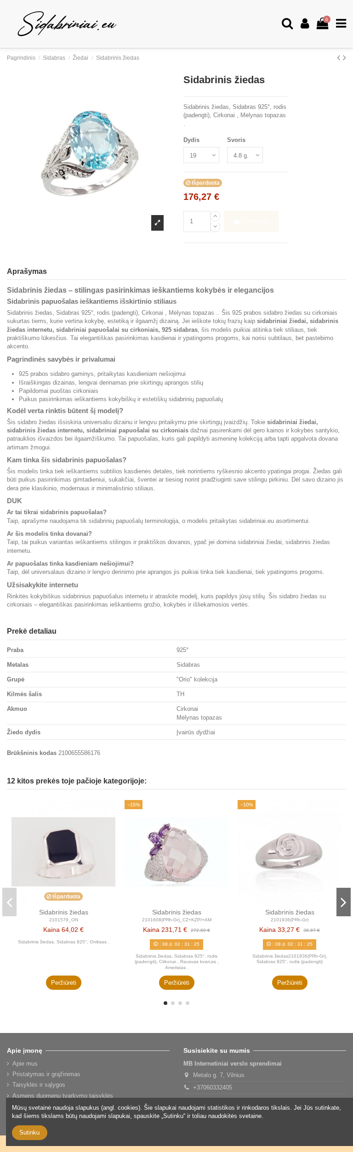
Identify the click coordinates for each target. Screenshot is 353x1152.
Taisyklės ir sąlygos (38, 1084)
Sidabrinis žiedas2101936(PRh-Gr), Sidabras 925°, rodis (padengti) (289, 958)
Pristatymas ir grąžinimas (46, 1074)
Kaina (51, 929)
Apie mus (25, 1063)
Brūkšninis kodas (32, 752)
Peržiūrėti (63, 982)
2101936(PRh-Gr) (289, 919)
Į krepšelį (257, 221)
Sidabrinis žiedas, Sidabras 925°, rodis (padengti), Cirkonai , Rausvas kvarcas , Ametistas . (177, 961)
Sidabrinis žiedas (63, 912)
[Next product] (344, 57)
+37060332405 (212, 1087)
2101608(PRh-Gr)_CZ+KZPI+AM (176, 919)
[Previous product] (340, 57)
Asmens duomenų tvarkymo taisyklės (62, 1095)
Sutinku (29, 1132)
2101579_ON (63, 919)
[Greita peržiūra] (108, 813)
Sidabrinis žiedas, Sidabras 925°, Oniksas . (63, 941)
